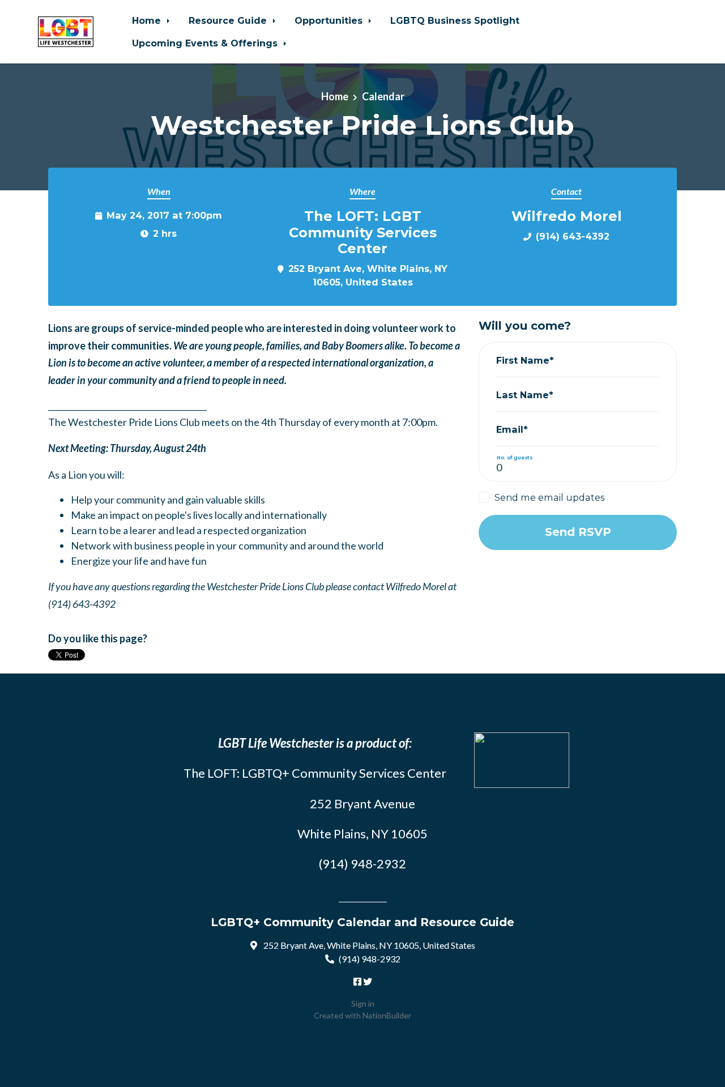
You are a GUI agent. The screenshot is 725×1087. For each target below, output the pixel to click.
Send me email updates (549, 497)
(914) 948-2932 (369, 958)
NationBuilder (386, 1015)
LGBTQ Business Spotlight (454, 20)
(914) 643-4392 (572, 236)
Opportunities (330, 20)
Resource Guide (229, 20)
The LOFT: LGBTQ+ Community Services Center (315, 773)
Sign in (362, 1003)
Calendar (383, 96)
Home (148, 20)
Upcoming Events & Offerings (206, 43)
